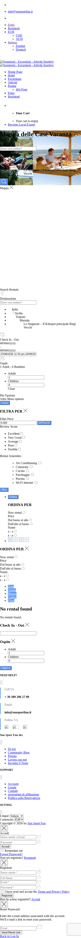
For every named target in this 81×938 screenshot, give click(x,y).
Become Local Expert (21, 124)
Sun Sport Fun (37, 823)
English (20, 46)
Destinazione (8, 298)
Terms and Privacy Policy (54, 891)
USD (19, 35)
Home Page (15, 71)
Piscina (20, 478)
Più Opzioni (7, 395)
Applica (6, 668)
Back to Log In (9, 936)
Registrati (14, 28)
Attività (12, 82)
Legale (12, 787)
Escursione (14, 79)
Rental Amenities (10, 456)
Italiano (12, 42)
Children (13, 381)
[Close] (4, 828)
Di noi (12, 749)
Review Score (8, 426)
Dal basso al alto (18, 520)
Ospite (12, 590)
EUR (11, 32)
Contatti (13, 791)
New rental (15, 512)
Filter (11, 600)
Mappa (12, 593)
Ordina (13, 496)
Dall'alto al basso (18, 524)
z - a (10, 535)
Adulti (12, 373)
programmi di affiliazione (23, 794)
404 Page (21, 89)
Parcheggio (23, 474)
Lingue (4, 815)
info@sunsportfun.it (20, 11)
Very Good (15, 437)
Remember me (13, 850)
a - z (10, 531)
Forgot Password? (11, 854)
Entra (11, 24)
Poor (11, 445)
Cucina (20, 471)
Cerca (5, 402)
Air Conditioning (27, 463)
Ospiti (3, 363)
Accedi (35, 899)
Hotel (11, 75)
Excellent (13, 433)
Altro (4, 489)
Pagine (12, 86)
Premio (12, 756)
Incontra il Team (18, 763)
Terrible (12, 449)
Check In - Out (9, 339)
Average (13, 441)
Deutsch (21, 49)
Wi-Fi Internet (25, 482)
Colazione (22, 467)
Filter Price (7, 419)
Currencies (6, 819)
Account (13, 784)
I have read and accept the (37, 891)
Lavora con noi (17, 759)
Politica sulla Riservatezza (24, 798)
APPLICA (44, 422)
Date (11, 586)
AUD (19, 39)
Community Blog (18, 752)
